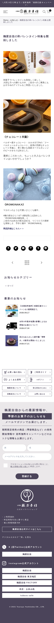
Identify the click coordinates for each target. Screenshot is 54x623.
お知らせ (14, 20)
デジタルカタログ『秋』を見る (16, 537)
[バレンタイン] (27, 62)
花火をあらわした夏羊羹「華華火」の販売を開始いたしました (32, 338)
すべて (10, 286)
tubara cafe (27, 595)
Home (5, 20)
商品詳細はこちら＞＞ (13, 228)
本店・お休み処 (27, 589)
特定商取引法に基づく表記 (16, 520)
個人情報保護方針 (12, 523)
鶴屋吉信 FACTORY (27, 582)
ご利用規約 (9, 517)
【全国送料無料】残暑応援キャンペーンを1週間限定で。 (33, 307)
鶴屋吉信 (27, 554)
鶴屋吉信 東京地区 (27, 576)
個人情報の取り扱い (19, 466)
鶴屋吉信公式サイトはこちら (27, 529)
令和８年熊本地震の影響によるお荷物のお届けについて (33, 323)
